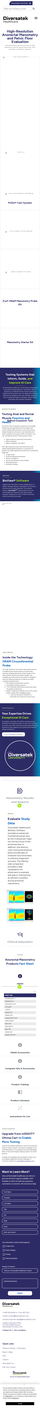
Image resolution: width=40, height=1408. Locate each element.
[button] (21, 3)
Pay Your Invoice (9, 1367)
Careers (5, 1360)
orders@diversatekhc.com (19, 1316)
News (5, 1352)
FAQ (4, 1356)
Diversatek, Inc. (8, 1363)
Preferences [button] (15, 1398)
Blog (11, 1352)
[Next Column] (35, 992)
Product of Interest (8, 1267)
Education (22, 1348)
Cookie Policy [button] (8, 1396)
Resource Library (9, 1348)
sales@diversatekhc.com (26, 1319)
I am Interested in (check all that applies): (16, 1242)
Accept (20, 1403)
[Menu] (36, 18)
